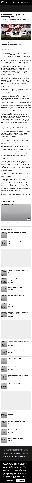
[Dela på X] (5, 49)
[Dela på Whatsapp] (2, 49)
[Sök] (6, 2)
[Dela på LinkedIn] (8, 49)
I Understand (21, 480)
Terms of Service (14, 477)
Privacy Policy (17, 469)
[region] (16, 472)
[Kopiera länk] (11, 49)
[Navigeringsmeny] (30, 2)
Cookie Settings (10, 480)
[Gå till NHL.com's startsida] (2, 2)
